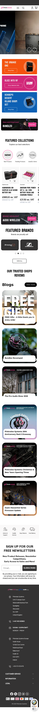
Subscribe (19, 360)
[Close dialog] (36, 339)
